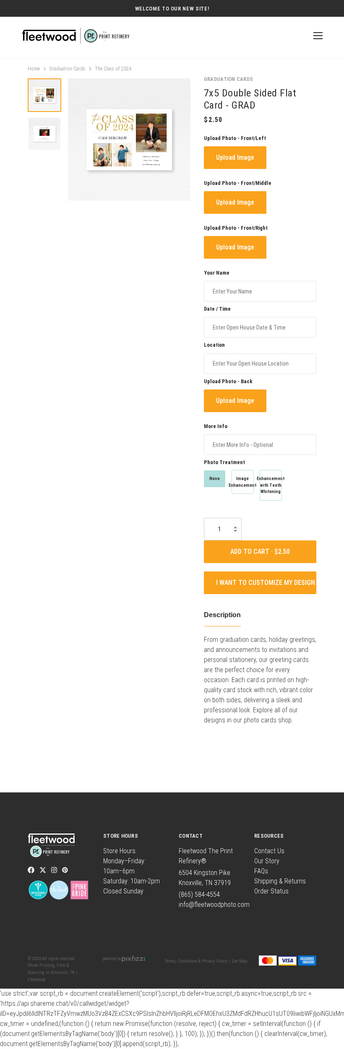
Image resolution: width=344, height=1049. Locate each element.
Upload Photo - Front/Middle (237, 183)
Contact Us (269, 851)
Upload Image (235, 157)
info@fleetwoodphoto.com (214, 905)
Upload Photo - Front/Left (235, 138)
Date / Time (217, 309)
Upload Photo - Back (228, 381)
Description (222, 614)
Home (34, 69)
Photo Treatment (224, 462)
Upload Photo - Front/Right (236, 228)
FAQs (261, 871)
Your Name (216, 273)
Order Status (271, 891)
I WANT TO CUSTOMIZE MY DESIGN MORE (266, 583)
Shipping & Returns (280, 881)
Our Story (266, 861)
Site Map (239, 961)
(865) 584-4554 (199, 894)
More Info (215, 426)
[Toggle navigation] (316, 35)
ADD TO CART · (252, 552)
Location (214, 345)
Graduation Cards (67, 69)
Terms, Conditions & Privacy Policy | (197, 961)
